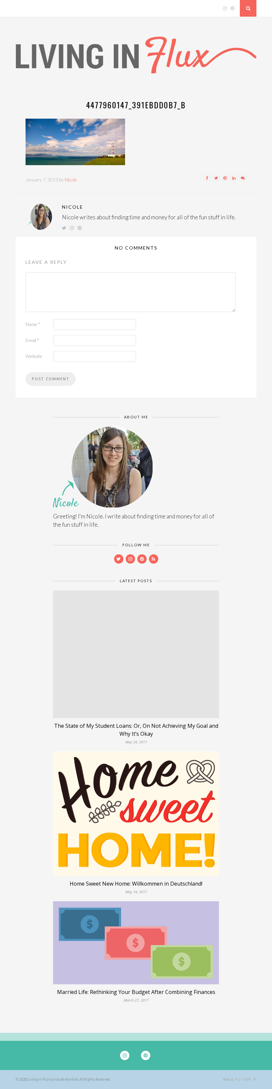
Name (33, 324)
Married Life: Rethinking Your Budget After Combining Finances (136, 992)
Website (34, 356)
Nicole (71, 179)
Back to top (237, 1079)
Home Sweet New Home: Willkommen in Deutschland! (136, 883)
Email (32, 340)
